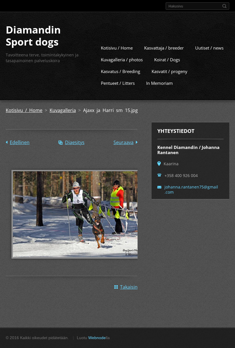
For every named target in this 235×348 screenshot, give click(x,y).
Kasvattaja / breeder (164, 48)
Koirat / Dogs (167, 59)
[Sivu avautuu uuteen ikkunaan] (77, 262)
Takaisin (129, 287)
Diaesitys (75, 142)
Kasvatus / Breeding (120, 71)
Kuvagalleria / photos (122, 59)
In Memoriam (159, 83)
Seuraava (123, 142)
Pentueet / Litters (118, 83)
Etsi (224, 6)
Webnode (97, 337)
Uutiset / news (209, 48)
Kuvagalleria (63, 110)
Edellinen (20, 142)
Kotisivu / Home (117, 48)
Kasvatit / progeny (169, 71)
